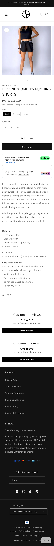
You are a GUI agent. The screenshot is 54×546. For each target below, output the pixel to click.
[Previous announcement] (5, 3)
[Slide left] (21, 80)
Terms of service (21, 536)
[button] (6, 14)
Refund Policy (11, 406)
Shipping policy (36, 536)
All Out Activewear (25, 527)
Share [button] (8, 294)
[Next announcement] (49, 3)
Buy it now (27, 146)
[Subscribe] (41, 480)
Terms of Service (13, 386)
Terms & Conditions (14, 393)
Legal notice (38, 540)
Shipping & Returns (14, 399)
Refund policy (24, 531)
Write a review (27, 330)
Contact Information (15, 413)
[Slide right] (33, 80)
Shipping (17, 105)
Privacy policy (38, 531)
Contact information (22, 540)
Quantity (6, 121)
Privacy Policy (11, 380)
